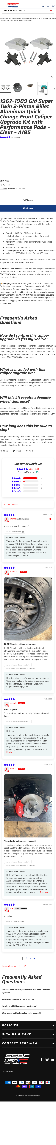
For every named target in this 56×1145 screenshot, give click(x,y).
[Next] (54, 89)
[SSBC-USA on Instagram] (47, 1059)
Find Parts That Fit (15, 10)
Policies (10, 1025)
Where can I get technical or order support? (21, 1013)
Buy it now (28, 208)
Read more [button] (11, 752)
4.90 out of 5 (34, 469)
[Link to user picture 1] (28, 609)
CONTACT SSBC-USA (19, 1043)
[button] (5, 137)
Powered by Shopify (8, 1071)
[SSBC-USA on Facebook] (41, 1059)
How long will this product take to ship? (20, 1006)
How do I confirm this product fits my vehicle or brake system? (26, 991)
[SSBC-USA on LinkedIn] (52, 1059)
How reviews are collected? (14, 966)
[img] (9, 514)
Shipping (3, 188)
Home (2, 18)
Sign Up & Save (16, 1034)
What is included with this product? (18, 999)
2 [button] (26, 958)
